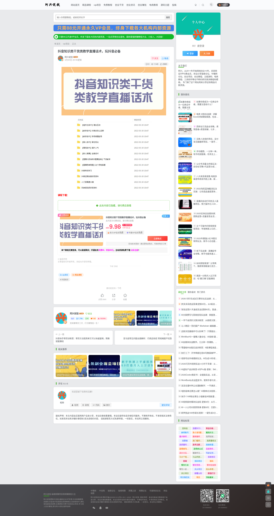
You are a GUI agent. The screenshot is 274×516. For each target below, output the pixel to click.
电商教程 (153, 4)
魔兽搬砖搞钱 (198, 436)
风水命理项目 (211, 469)
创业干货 (119, 4)
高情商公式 (198, 448)
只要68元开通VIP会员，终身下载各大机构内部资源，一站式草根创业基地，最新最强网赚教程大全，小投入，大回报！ (111, 36)
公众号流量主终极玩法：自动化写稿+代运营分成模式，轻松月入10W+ (205, 166)
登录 (192, 53)
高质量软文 (211, 440)
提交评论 (166, 404)
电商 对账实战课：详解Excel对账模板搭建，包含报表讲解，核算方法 (205, 117)
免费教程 (108, 4)
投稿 (174, 4)
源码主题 (165, 4)
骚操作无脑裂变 (199, 452)
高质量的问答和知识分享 (185, 444)
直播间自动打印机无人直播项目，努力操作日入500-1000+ (205, 204)
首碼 (185, 461)
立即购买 (158, 238)
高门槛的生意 (198, 440)
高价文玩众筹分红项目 (185, 452)
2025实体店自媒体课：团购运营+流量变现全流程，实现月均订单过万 (205, 216)
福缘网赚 (122, 490)
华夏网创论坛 (155, 490)
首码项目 (198, 461)
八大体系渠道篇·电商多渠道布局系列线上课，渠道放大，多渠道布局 (205, 179)
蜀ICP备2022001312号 (112, 497)
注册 (208, 53)
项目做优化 (185, 477)
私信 (166, 58)
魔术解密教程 (185, 436)
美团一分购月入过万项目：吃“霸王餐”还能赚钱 (204, 277)
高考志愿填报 (198, 444)
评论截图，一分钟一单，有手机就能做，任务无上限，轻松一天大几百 (205, 154)
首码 (211, 461)
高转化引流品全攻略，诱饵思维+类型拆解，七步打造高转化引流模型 (205, 129)
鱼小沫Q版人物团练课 (199, 432)
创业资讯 (130, 4)
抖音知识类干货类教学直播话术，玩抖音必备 (89, 51)
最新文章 (182, 292)
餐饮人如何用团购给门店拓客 (185, 469)
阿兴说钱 (69, 56)
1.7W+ (80, 318)
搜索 (168, 17)
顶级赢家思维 (211, 477)
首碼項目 (211, 456)
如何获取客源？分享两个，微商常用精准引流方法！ (204, 266)
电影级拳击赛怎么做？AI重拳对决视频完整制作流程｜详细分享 (209, 390)
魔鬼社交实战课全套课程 (212, 432)
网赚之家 (132, 490)
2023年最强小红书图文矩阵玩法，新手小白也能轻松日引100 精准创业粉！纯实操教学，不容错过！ (205, 242)
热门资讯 (201, 292)
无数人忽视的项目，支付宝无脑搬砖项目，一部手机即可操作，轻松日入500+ (205, 141)
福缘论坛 (111, 490)
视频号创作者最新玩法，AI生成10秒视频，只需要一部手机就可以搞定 (212, 358)
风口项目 (185, 473)
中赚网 (93, 490)
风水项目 (198, 469)
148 (94, 318)
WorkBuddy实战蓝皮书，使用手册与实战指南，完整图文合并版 (209, 380)
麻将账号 (185, 432)
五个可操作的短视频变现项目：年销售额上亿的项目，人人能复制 (205, 228)
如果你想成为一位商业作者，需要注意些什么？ (205, 103)
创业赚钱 (142, 4)
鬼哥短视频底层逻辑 (212, 436)
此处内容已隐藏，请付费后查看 (114, 205)
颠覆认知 (198, 473)
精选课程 (86, 4)
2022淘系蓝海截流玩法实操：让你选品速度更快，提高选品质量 (205, 191)
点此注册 (134, 250)
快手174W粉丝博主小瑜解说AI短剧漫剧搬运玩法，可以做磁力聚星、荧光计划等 (216, 396)
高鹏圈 (185, 440)
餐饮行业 (185, 465)
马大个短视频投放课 (185, 456)
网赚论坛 (142, 490)
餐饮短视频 (211, 465)
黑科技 (185, 428)
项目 (198, 477)
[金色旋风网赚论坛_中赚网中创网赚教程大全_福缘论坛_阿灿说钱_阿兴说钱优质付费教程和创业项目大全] (52, 4)
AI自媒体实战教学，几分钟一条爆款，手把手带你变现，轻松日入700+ (212, 342)
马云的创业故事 (199, 456)
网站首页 (75, 4)
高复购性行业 (211, 448)
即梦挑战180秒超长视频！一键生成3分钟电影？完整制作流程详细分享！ (213, 412)
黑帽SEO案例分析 (199, 428)
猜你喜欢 (192, 292)
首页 (58, 43)
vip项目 (97, 4)
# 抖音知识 (64, 279)
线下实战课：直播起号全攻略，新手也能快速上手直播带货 (205, 253)
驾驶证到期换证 (212, 452)
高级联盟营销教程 (212, 444)
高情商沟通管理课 (185, 448)
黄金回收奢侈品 (212, 428)
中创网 (102, 490)
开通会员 (224, 5)
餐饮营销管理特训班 (199, 465)
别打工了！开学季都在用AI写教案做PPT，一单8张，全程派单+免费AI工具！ (215, 352)
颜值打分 (211, 473)
